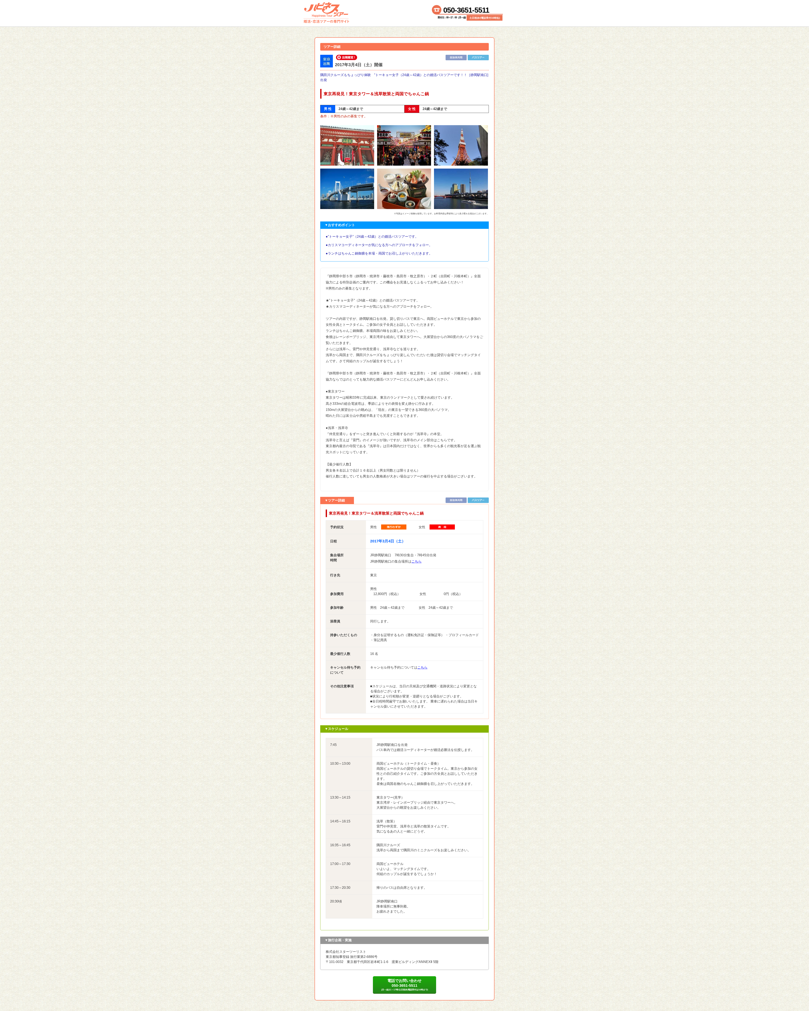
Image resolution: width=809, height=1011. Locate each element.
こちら (416, 561)
